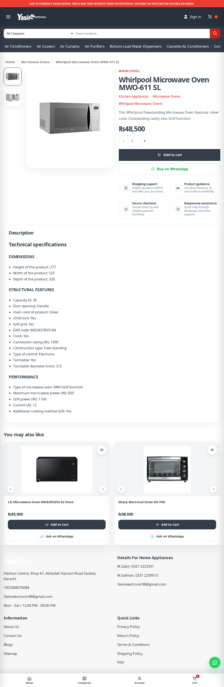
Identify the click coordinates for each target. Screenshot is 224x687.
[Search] (215, 33)
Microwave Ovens (35, 62)
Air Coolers (46, 46)
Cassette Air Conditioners (188, 46)
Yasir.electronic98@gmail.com (28, 596)
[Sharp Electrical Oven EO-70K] (167, 469)
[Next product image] (103, 489)
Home (10, 62)
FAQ (120, 662)
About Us (11, 626)
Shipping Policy (129, 653)
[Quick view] (102, 450)
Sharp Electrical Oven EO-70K (141, 502)
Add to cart (172, 155)
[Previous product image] (10, 489)
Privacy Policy (128, 626)
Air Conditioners (18, 46)
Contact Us (13, 635)
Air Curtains (70, 46)
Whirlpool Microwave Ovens (140, 103)
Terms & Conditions (133, 644)
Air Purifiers (95, 46)
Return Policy (128, 635)
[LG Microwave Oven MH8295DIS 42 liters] (57, 469)
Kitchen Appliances (133, 96)
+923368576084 (16, 587)
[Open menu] (8, 17)
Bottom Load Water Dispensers (136, 46)
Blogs (8, 644)
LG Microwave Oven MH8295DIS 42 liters (41, 502)
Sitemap (10, 653)
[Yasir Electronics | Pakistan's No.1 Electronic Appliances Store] (35, 17)
